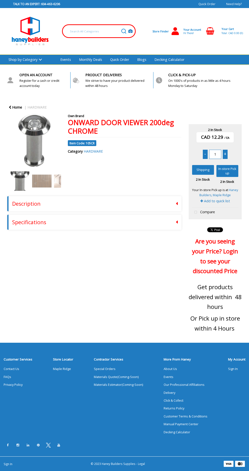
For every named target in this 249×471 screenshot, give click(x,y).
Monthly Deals (90, 59)
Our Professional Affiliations (184, 385)
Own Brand (76, 116)
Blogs (141, 59)
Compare (207, 212)
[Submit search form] (123, 31)
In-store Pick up (227, 170)
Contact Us (11, 369)
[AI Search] (130, 31)
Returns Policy (174, 408)
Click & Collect (173, 400)
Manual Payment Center (181, 424)
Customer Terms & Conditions (185, 416)
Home (16, 107)
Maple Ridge (62, 369)
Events (65, 59)
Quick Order (206, 4)
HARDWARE (37, 107)
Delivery (169, 393)
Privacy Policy (13, 385)
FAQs (7, 377)
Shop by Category (23, 59)
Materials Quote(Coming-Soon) (116, 377)
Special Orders (105, 369)
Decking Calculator (169, 59)
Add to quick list (216, 201)
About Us (170, 369)
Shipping (202, 169)
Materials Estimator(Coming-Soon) (118, 385)
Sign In (233, 369)
